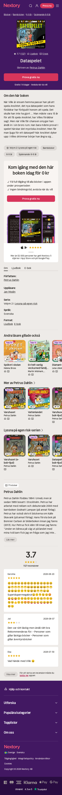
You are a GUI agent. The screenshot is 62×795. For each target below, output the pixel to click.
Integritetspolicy (26, 758)
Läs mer (10, 539)
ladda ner (24, 675)
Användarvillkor (42, 758)
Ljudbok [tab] (16, 268)
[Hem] (15, 6)
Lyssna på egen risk (26, 303)
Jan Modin (9, 291)
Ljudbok (8, 324)
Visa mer (10, 674)
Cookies (8, 763)
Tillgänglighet (10, 758)
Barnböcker (18, 14)
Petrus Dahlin (37, 67)
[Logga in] (37, 6)
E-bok (17, 324)
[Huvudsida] (57, 6)
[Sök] (30, 6)
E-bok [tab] (27, 268)
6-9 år (29, 14)
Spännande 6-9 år (42, 14)
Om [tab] (6, 268)
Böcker (7, 14)
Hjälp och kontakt (19, 689)
